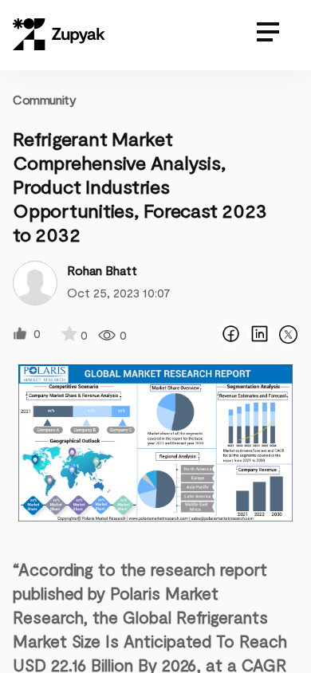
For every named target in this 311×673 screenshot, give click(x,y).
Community (44, 99)
